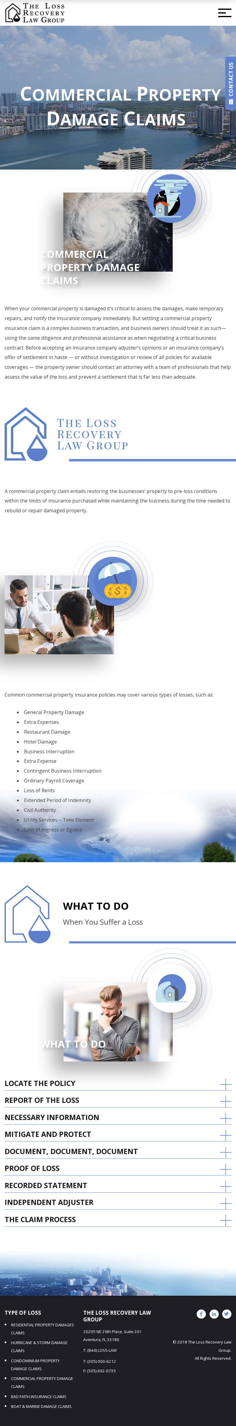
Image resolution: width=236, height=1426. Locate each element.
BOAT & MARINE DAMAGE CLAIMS (41, 1406)
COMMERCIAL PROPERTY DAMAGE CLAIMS (42, 1382)
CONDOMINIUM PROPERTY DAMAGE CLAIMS (35, 1364)
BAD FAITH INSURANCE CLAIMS (38, 1396)
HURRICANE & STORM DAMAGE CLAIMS (39, 1346)
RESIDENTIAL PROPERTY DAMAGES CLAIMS (42, 1329)
